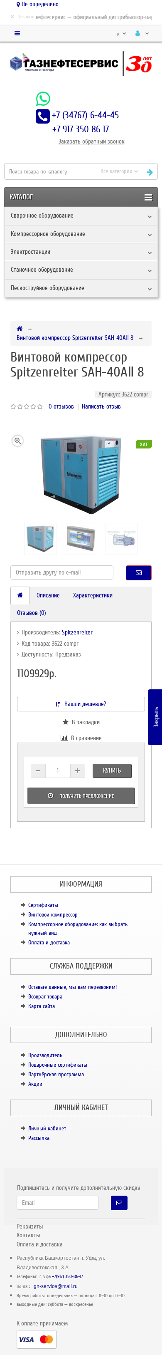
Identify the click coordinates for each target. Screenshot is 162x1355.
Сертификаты (43, 905)
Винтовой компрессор (53, 914)
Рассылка (38, 1138)
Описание (48, 595)
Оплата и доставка (49, 942)
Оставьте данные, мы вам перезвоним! (72, 987)
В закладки (84, 722)
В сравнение (85, 738)
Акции (35, 1083)
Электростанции (30, 251)
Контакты (28, 1235)
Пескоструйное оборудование (47, 288)
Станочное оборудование (42, 269)
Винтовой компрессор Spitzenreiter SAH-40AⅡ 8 (75, 338)
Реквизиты (30, 1226)
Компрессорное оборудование (48, 234)
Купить (112, 770)
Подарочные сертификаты (57, 1064)
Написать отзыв (101, 406)
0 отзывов (61, 406)
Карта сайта (41, 1006)
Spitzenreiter (77, 632)
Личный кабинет (47, 1128)
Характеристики (93, 595)
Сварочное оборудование (42, 215)
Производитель (45, 1055)
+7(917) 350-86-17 (67, 1276)
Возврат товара (45, 996)
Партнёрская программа (56, 1074)
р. (119, 34)
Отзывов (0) (31, 613)
